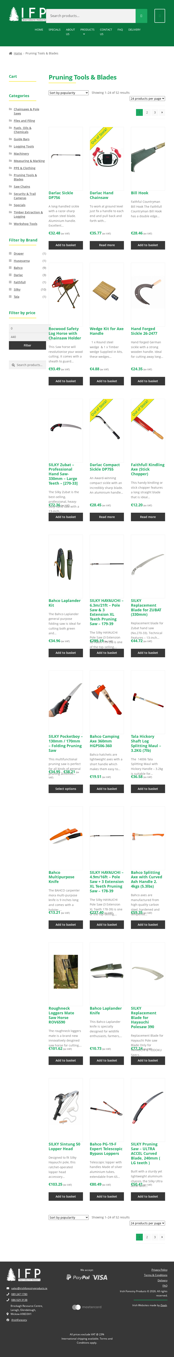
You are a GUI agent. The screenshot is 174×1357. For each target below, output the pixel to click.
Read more (107, 245)
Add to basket (66, 245)
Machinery (21, 154)
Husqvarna (22, 261)
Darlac (18, 275)
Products (87, 29)
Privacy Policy (159, 1270)
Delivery (134, 29)
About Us (70, 32)
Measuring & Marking (29, 161)
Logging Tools (24, 146)
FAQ (120, 29)
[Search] (141, 16)
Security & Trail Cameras (25, 196)
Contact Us (106, 32)
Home (39, 29)
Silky (17, 289)
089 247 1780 (19, 1294)
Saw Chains (22, 187)
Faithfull (20, 282)
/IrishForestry (19, 1320)
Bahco (18, 268)
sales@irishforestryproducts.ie (29, 1288)
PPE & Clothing (24, 168)
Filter (27, 345)
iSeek (163, 1305)
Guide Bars (21, 139)
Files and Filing (24, 121)
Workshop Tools (25, 224)
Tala (16, 297)
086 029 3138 (19, 1300)
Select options (65, 789)
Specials (54, 29)
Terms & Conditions (155, 1275)
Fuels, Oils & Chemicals (22, 130)
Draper (19, 253)
